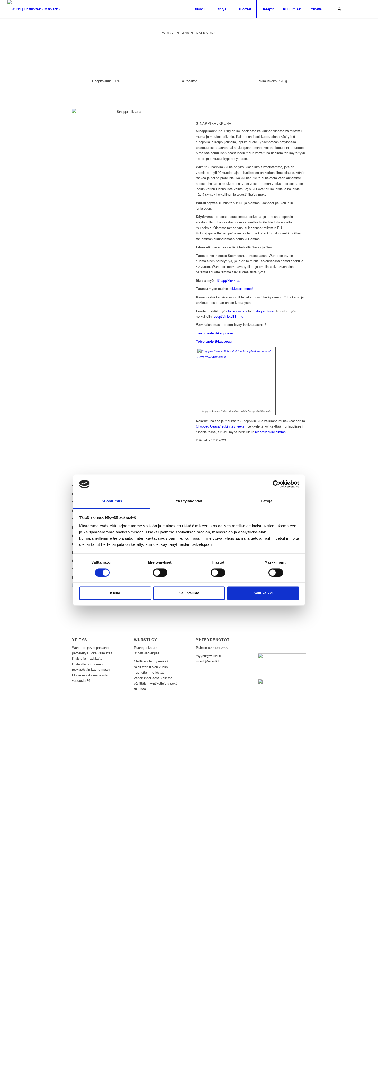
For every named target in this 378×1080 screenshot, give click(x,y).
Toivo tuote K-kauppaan (214, 333)
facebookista (237, 310)
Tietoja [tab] (266, 501)
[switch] (160, 572)
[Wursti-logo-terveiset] (34, 9)
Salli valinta (189, 593)
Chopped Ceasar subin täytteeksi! (221, 426)
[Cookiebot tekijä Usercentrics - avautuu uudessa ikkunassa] (276, 484)
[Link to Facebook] (367, 9)
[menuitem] (198, 9)
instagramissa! (264, 310)
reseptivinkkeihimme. (228, 316)
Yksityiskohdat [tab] (189, 501)
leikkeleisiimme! (241, 288)
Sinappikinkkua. (228, 280)
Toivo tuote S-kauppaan (214, 341)
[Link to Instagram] (359, 9)
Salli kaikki (263, 593)
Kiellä (115, 593)
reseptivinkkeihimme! (271, 431)
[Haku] (339, 9)
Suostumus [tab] (112, 501)
